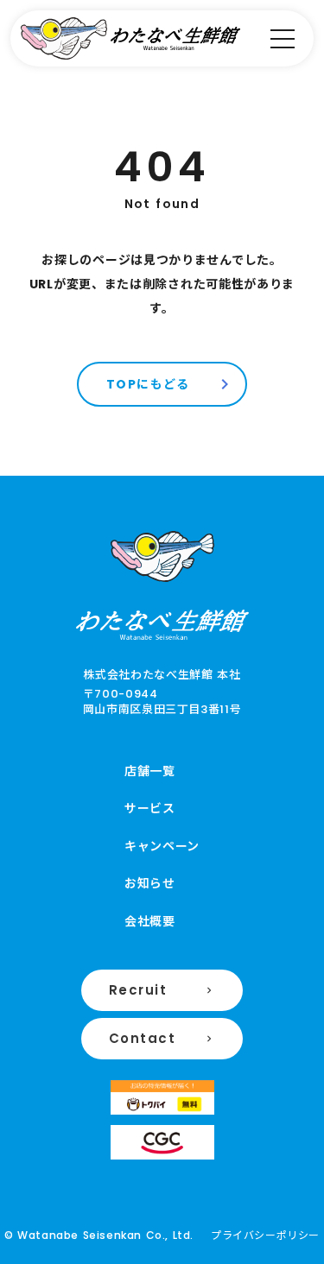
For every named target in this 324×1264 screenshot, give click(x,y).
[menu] (282, 39)
